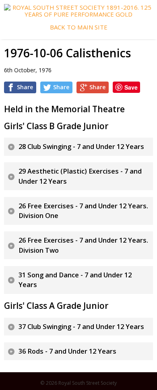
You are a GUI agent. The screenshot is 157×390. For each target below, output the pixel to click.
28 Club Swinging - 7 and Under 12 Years (81, 146)
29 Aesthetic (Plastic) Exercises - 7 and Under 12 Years (80, 176)
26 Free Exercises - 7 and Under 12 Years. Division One (83, 210)
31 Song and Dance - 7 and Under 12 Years (75, 279)
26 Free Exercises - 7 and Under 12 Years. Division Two (83, 245)
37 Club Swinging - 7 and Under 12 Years (81, 326)
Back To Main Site (78, 27)
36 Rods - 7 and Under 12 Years (67, 351)
